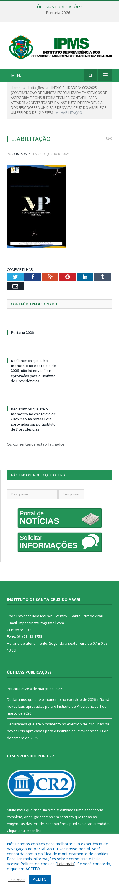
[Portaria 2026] (33, 322)
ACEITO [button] (40, 879)
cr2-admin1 (23, 154)
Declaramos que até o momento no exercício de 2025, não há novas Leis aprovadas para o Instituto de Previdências (33, 419)
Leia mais (65, 863)
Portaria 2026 (58, 12)
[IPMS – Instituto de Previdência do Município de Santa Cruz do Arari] (59, 47)
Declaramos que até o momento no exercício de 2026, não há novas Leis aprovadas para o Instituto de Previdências (33, 370)
